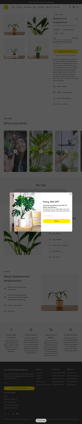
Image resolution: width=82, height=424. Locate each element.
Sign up (56, 221)
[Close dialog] (71, 194)
